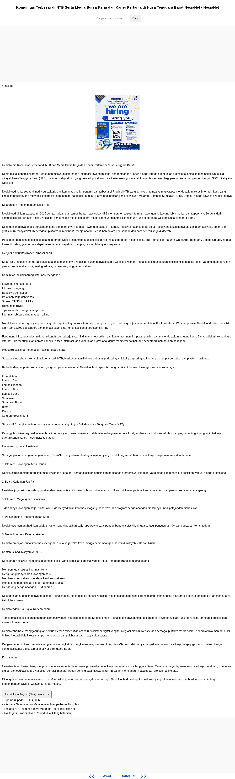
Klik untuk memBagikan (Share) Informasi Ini (26, 694)
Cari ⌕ (135, 18)
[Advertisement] (103, 50)
